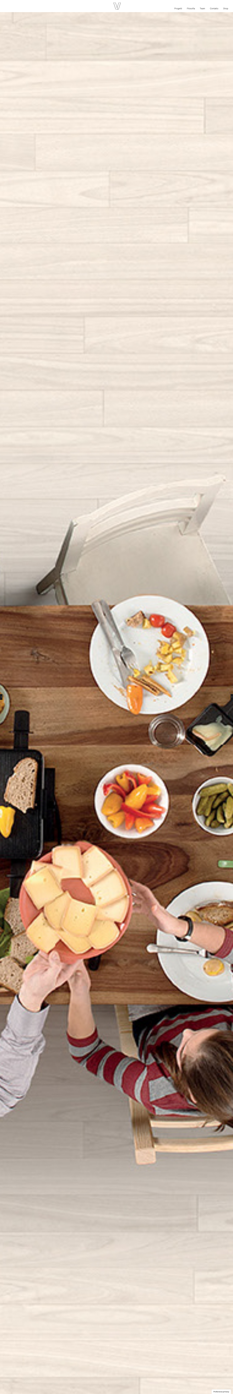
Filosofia (191, 8)
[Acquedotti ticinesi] (2, 697)
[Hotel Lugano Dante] (231, 697)
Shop (225, 8)
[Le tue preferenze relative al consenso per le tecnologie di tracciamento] (221, 1391)
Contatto (214, 8)
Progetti (178, 8)
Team (202, 8)
